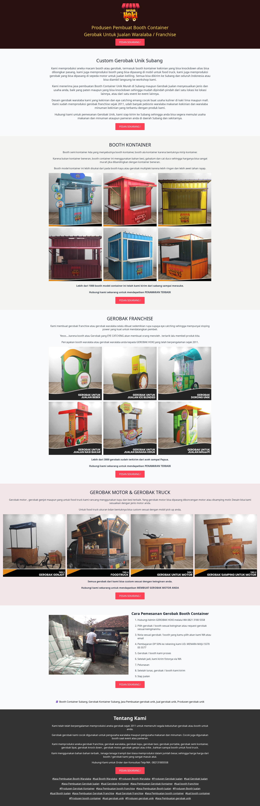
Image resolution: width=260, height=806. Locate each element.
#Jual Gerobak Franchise (129, 793)
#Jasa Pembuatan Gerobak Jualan (80, 783)
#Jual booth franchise (186, 783)
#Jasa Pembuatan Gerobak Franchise (93, 793)
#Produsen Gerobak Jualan (167, 778)
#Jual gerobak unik (113, 798)
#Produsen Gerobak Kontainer (77, 788)
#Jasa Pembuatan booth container (164, 793)
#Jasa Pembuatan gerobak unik (173, 798)
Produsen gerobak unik (190, 701)
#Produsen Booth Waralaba (134, 778)
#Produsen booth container (85, 798)
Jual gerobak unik (166, 701)
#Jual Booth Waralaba (105, 778)
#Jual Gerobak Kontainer (115, 783)
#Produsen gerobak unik (139, 798)
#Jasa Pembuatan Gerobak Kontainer (151, 783)
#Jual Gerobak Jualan (196, 778)
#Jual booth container (197, 793)
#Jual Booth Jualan (60, 793)
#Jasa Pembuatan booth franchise (115, 788)
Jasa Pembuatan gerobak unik (138, 701)
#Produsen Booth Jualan (186, 788)
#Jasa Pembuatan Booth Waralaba (71, 778)
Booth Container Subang (73, 701)
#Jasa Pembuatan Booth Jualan (153, 788)
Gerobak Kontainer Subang (104, 701)
